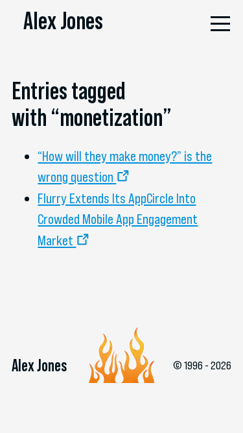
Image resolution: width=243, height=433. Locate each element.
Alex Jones (63, 20)
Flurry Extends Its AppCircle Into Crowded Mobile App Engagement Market (118, 219)
